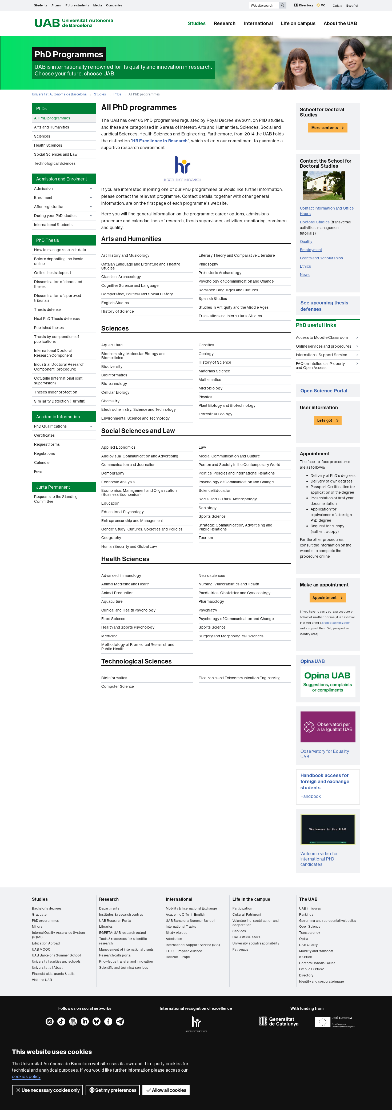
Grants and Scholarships (321, 258)
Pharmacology (211, 601)
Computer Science (117, 686)
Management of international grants (126, 949)
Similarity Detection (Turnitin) (60, 401)
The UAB (308, 899)
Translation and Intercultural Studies (230, 315)
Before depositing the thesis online (58, 261)
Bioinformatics (114, 375)
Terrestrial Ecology (216, 414)
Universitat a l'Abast (47, 968)
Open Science (310, 926)
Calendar (42, 462)
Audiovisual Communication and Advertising (139, 456)
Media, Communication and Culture (229, 456)
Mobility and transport (316, 951)
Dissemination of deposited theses (58, 284)
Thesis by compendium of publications (56, 339)
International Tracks (181, 926)
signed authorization (336, 623)
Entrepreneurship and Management (132, 520)
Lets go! (324, 420)
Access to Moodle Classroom (322, 337)
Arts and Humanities (51, 127)
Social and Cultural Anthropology (228, 499)
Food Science (113, 618)
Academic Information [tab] (58, 416)
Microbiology (211, 388)
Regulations (44, 453)
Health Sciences (48, 145)
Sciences (42, 136)
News (305, 274)
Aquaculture (112, 345)
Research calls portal (115, 955)
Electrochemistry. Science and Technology (138, 409)
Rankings (306, 914)
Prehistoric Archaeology (220, 272)
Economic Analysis (118, 482)
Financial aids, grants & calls (53, 974)
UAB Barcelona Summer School (56, 955)
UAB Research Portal (115, 921)
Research (225, 23)
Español (352, 5)
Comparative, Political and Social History (137, 294)
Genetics (206, 345)
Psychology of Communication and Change (236, 281)
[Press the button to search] (282, 5)
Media (97, 5)
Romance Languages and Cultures (228, 290)
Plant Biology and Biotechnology (227, 405)
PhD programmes (45, 921)
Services (239, 931)
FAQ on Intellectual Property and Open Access (320, 365)
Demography (112, 473)
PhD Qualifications (50, 426)
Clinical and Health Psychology (128, 610)
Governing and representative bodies (327, 921)
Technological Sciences (55, 163)
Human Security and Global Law (129, 546)
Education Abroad (46, 943)
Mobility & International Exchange (191, 908)
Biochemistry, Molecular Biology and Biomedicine (133, 355)
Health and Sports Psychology (127, 627)
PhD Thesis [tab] (47, 240)
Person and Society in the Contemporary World (240, 464)
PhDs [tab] (41, 108)
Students (40, 5)
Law (202, 447)
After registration (49, 206)
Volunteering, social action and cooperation (256, 923)
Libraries (106, 926)
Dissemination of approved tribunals (57, 298)
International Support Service (321, 354)
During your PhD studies (55, 215)
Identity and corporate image (321, 981)
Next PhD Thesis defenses (57, 318)
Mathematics (210, 379)
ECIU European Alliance (184, 951)
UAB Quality (308, 945)
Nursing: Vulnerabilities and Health (229, 584)
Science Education (215, 490)
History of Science (117, 311)
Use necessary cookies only (51, 1090)
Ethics (305, 266)
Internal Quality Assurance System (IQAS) (58, 935)
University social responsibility (256, 943)
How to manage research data (60, 249)
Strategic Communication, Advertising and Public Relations (236, 527)
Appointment (325, 597)
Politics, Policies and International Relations (237, 473)
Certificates (44, 435)
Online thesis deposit (52, 272)
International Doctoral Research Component (53, 353)
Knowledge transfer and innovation (126, 961)
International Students (53, 224)
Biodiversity (112, 366)
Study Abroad (177, 933)
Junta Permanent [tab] (53, 487)
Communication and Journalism (128, 464)
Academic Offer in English (185, 914)
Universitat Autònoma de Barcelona (59, 94)
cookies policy (26, 1076)
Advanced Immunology (121, 575)
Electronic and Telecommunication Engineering (240, 677)
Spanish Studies (213, 298)
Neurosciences (212, 575)
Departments (109, 908)
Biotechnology (114, 383)
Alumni (56, 5)
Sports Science (212, 516)
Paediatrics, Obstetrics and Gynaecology (235, 592)
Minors (37, 926)
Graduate (39, 914)
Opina (303, 939)
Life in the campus (251, 899)
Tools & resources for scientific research (123, 941)
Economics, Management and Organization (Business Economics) (139, 492)
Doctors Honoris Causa (317, 963)
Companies (114, 5)
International (258, 23)
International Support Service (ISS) (193, 945)
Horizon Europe (178, 957)
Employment (311, 249)
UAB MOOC (41, 949)
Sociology (208, 507)
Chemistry (110, 401)
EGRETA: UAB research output (122, 933)
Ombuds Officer (311, 969)
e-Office (305, 957)
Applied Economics (118, 447)
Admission (43, 188)
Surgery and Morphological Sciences (231, 636)
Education (110, 503)
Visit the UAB (42, 980)
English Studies (115, 302)
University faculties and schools (56, 961)
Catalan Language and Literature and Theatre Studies (140, 266)
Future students (77, 5)
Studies (197, 23)
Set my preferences (116, 1090)
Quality (306, 241)
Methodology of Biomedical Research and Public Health (137, 646)
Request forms (47, 444)
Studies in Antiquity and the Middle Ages (234, 307)
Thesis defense (47, 309)
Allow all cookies (169, 1090)
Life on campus (298, 23)
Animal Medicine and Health (125, 584)
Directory (306, 5)
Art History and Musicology (125, 255)
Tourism (206, 537)
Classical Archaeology (121, 276)
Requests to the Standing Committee (56, 499)
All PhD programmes (52, 118)
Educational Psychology (122, 511)
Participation (242, 908)
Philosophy (208, 264)
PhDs (118, 94)
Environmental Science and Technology (135, 418)
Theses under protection (55, 392)
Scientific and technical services (123, 968)
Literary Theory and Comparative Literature (237, 255)
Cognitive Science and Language (129, 285)
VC (322, 5)
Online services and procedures (323, 346)
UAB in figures (310, 908)
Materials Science (214, 371)
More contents (324, 127)
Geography (111, 537)
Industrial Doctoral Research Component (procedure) (59, 367)
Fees (38, 471)
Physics (206, 397)
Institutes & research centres (121, 914)
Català (337, 5)
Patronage (241, 949)
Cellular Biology (115, 392)
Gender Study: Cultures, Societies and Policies (142, 529)
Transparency (309, 933)
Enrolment (43, 197)
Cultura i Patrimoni (247, 914)
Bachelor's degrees (47, 908)
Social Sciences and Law (55, 154)
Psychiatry (208, 610)
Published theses (49, 327)
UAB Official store (246, 937)
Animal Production (117, 592)
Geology (206, 353)
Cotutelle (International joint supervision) (58, 380)
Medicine (109, 636)
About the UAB (340, 23)
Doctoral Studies (315, 222)
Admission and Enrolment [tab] (61, 179)
